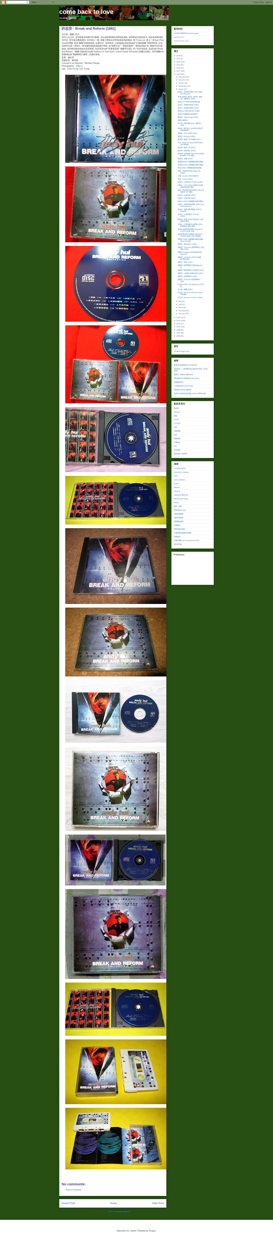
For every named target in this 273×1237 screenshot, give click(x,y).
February (181, 310)
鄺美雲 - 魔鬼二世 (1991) (187, 147)
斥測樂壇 (177, 525)
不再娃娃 (177, 442)
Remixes (177, 412)
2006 (178, 336)
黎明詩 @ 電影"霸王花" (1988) (189, 111)
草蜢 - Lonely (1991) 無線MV (188, 176)
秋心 (175, 446)
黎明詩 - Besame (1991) (186, 136)
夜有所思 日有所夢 (180, 454)
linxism (176, 483)
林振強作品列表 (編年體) (182, 390)
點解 (175, 416)
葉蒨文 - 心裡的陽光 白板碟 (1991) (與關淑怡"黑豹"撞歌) (190, 225)
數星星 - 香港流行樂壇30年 (183, 374)
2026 (178, 56)
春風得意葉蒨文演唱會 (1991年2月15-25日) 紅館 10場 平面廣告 (190, 235)
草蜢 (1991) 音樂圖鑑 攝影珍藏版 (189, 168)
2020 (178, 62)
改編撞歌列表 (178, 382)
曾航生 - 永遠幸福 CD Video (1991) (190, 182)
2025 (178, 59)
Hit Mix (176, 419)
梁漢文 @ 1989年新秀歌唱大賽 (189, 102)
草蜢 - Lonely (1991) (185, 179)
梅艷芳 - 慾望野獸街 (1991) (187, 276)
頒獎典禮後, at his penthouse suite (186, 540)
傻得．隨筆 (178, 506)
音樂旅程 (177, 536)
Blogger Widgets (185, 351)
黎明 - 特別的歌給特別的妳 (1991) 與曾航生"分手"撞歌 (191, 191)
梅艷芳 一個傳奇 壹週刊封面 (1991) (190, 273)
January (181, 313)
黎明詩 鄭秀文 (183, 120)
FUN (175, 476)
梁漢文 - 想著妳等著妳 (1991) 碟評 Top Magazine (190, 93)
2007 (178, 333)
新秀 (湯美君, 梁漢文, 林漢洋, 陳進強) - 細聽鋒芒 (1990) (190, 98)
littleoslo (177, 487)
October (181, 83)
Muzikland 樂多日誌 (181, 495)
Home (113, 1203)
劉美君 (176, 408)
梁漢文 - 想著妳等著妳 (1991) (188, 105)
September (182, 86)
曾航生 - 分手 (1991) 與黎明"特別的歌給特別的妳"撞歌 (190, 186)
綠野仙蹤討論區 (179, 529)
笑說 (175, 427)
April (180, 304)
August (181, 89)
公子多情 (177, 423)
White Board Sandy (181, 499)
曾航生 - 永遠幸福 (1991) (187, 195)
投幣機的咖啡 (178, 521)
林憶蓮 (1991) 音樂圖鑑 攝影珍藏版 (190, 165)
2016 (178, 74)
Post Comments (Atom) (119, 1211)
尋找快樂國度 (178, 514)
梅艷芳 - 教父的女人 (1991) (187, 244)
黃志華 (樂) (178, 544)
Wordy (176, 502)
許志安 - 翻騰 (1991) (185, 289)
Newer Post (68, 1203)
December (182, 77)
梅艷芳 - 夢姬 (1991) (185, 262)
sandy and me (179, 37)
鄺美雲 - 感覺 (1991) (185, 159)
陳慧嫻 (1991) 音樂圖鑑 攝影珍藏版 (190, 162)
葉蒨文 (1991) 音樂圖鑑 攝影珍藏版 (190, 201)
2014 (178, 320)
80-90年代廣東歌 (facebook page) (186, 33)
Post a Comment (73, 1190)
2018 (178, 68)
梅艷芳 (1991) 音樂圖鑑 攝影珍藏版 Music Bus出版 (190, 240)
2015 (178, 317)
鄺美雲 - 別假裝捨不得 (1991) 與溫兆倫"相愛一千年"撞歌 (191, 154)
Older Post (158, 1203)
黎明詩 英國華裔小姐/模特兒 (188, 114)
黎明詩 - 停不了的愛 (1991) (187, 133)
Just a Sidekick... (180, 480)
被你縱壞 (177, 450)
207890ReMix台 (180, 468)
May (180, 301)
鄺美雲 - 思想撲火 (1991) (187, 150)
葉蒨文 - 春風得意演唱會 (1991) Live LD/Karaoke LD (191, 205)
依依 (175, 435)
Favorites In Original (181, 472)
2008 (178, 330)
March (180, 307)
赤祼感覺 (177, 431)
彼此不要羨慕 (178, 518)
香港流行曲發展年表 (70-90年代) (185, 365)
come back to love (86, 11)
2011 (178, 324)
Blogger (152, 1231)
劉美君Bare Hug (180, 510)
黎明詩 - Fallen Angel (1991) (188, 117)
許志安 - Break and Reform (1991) (190, 297)
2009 (178, 327)
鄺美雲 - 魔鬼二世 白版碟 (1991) (189, 139)
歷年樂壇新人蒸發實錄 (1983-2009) (186, 378)
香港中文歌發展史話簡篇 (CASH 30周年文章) (190, 393)
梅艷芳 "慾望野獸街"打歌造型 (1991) (191, 270)
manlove (177, 491)
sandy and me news (181, 41)
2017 (178, 71)
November (182, 80)
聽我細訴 (177, 438)
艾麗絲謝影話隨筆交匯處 (182, 533)
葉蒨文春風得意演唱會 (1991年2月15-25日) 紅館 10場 (190, 230)
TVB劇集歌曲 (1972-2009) (183, 386)
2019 (178, 65)
